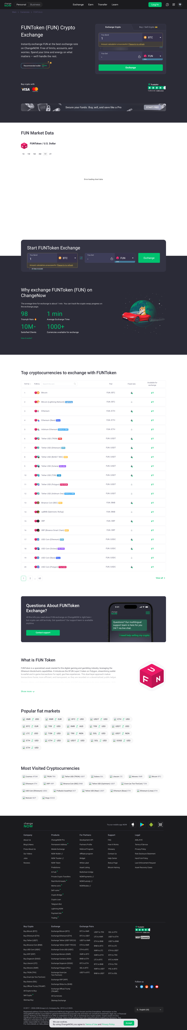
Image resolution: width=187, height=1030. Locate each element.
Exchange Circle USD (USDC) (62, 950)
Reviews (27, 863)
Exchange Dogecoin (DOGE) (62, 963)
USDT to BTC (85, 972)
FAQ (109, 840)
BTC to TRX (112, 955)
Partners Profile (86, 844)
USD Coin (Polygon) (53, 567)
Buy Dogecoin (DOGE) (32, 959)
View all (159, 578)
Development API (86, 840)
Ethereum (45, 411)
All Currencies (56, 996)
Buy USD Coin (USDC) (32, 950)
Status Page (113, 863)
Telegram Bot (56, 904)
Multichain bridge (86, 872)
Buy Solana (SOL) (30, 982)
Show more (26, 691)
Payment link (56, 913)
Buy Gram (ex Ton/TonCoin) (34, 977)
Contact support (43, 632)
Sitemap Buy (28, 1000)
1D (23, 154)
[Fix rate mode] (139, 56)
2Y (50, 154)
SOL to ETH (112, 932)
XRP (43, 521)
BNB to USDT (99, 973)
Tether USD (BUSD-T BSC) (54, 457)
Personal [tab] (21, 4)
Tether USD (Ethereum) (53, 448)
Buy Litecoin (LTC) (30, 963)
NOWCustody (85, 881)
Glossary (111, 849)
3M (40, 154)
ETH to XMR (84, 945)
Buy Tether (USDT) (31, 940)
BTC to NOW (113, 960)
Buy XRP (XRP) (29, 954)
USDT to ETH (113, 937)
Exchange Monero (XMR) (61, 954)
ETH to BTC (84, 950)
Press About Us (30, 849)
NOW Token (55, 863)
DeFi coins (55, 890)
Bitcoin (44, 393)
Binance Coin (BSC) (51, 503)
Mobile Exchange (58, 849)
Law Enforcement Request (145, 863)
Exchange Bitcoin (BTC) (60, 931)
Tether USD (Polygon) (54, 484)
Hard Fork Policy (141, 858)
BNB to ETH (84, 959)
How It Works (113, 844)
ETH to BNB (98, 941)
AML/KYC (139, 840)
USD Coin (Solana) (52, 548)
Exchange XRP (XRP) (59, 980)
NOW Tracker (56, 858)
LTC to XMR (98, 937)
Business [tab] (35, 4)
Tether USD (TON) (51, 475)
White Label (84, 863)
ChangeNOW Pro (58, 840)
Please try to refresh (136, 44)
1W (28, 154)
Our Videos (28, 854)
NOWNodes (84, 886)
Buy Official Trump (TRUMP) (34, 986)
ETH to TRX (112, 964)
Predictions (55, 867)
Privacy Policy (140, 849)
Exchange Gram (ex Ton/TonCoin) (59, 973)
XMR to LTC (98, 950)
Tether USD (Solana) (53, 466)
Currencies (25, 12)
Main (14, 12)
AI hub (53, 872)
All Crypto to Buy (30, 991)
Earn (90, 4)
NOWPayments (86, 877)
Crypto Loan (56, 899)
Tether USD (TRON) (51, 438)
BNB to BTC (98, 946)
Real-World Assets (58, 881)
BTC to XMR (84, 931)
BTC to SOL (112, 973)
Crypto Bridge (56, 895)
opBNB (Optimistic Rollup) (52, 512)
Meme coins (56, 886)
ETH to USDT (113, 950)
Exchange (78, 4)
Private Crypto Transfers (60, 877)
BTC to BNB (98, 964)
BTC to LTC (112, 946)
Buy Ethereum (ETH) (31, 936)
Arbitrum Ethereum (54, 429)
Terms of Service (141, 844)
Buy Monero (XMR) (31, 968)
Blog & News (28, 844)
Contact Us (112, 854)
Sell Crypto (28, 995)
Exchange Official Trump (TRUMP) (60, 990)
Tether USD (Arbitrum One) (57, 493)
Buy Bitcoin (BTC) (30, 931)
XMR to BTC (84, 954)
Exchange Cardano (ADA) (61, 959)
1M (34, 154)
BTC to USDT (85, 936)
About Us (27, 840)
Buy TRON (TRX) (30, 972)
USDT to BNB (113, 941)
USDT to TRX (99, 932)
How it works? (26, 338)
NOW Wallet (56, 854)
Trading (54, 918)
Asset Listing (85, 867)
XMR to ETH (99, 955)
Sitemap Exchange (58, 1000)
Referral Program (86, 849)
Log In (155, 4)
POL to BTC (112, 969)
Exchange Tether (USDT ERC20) (63, 940)
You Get (104, 53)
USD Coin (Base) (50, 558)
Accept (129, 1023)
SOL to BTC (84, 968)
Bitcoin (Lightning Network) (56, 402)
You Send (105, 35)
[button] (152, 37)
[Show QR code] (160, 825)
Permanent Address (59, 844)
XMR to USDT (99, 969)
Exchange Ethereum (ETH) (61, 936)
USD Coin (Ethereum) (52, 539)
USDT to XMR (85, 940)
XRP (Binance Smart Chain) (54, 530)
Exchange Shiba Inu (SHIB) (61, 984)
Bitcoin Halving (114, 867)
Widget (82, 858)
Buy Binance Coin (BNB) (33, 945)
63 (40, 578)
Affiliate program (86, 854)
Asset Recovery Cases (143, 867)
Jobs (25, 858)
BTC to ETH (84, 963)
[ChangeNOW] (7, 5)
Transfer (102, 4)
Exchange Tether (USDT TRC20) (63, 945)
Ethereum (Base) (50, 420)
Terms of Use (91, 1024)
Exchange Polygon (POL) (61, 968)
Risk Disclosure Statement (145, 854)
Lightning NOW (57, 909)
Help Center (112, 858)
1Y (45, 154)
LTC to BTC (98, 960)
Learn (115, 4)
